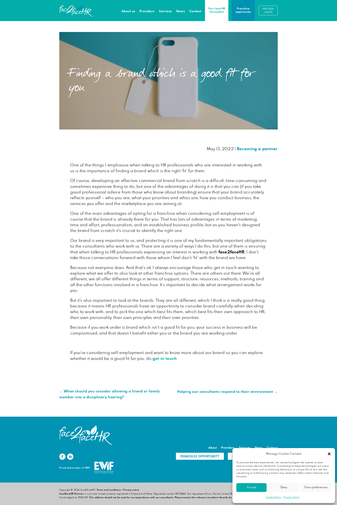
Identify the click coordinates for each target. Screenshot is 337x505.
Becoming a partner (257, 149)
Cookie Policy (273, 497)
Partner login (268, 11)
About (212, 447)
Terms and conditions (109, 490)
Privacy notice (131, 490)
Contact (195, 11)
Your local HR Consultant (216, 10)
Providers (147, 11)
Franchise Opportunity (200, 456)
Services (165, 11)
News (180, 11)
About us (128, 11)
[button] (329, 454)
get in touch (165, 359)
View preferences (316, 487)
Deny (283, 487)
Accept (251, 487)
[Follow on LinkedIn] (70, 457)
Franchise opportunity (243, 10)
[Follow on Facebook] (62, 457)
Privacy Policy (292, 497)
